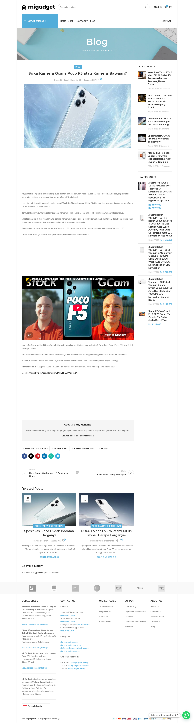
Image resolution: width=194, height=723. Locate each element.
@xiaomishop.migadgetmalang (74, 648)
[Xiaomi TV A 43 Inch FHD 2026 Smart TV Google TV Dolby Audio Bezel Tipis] (142, 318)
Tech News (58, 526)
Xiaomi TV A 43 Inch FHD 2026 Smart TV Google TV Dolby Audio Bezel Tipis (159, 315)
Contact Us (156, 611)
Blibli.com (103, 616)
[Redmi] (97, 588)
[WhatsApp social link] (51, 456)
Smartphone (96, 50)
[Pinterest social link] (37, 456)
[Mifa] (161, 588)
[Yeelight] (54, 588)
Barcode (129, 626)
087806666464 (82, 624)
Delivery (129, 616)
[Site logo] (38, 6)
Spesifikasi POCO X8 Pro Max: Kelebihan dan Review (159, 139)
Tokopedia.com (106, 606)
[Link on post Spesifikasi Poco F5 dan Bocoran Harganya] (49, 509)
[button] (186, 715)
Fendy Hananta (71, 80)
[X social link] (31, 456)
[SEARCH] (146, 7)
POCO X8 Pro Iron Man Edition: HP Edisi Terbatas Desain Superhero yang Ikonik (160, 101)
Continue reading (49, 557)
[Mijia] (140, 588)
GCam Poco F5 (60, 448)
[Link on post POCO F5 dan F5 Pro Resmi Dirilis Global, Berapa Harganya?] (106, 509)
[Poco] (118, 588)
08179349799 (67, 630)
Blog (153, 626)
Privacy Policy (157, 616)
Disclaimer (155, 621)
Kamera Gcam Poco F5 (84, 448)
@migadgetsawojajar (70, 651)
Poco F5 (104, 448)
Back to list (77, 472)
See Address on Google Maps (35, 624)
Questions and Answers (135, 621)
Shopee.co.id (105, 611)
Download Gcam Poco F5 (36, 448)
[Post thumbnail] (142, 80)
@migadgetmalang (69, 642)
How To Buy (130, 606)
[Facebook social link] (24, 456)
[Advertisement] (78, 170)
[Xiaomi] (75, 588)
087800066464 (67, 615)
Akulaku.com (105, 621)
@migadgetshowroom (70, 645)
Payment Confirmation (135, 611)
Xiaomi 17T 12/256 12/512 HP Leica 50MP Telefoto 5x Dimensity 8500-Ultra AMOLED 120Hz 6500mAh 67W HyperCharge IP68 (160, 192)
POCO (108, 50)
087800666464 (67, 621)
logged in (37, 572)
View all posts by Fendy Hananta (78, 435)
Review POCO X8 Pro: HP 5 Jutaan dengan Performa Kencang (159, 121)
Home (85, 50)
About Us (155, 606)
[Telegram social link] (57, 456)
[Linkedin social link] (44, 456)
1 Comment (165, 88)
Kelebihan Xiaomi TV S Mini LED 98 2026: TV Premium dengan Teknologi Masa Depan (160, 78)
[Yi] (32, 588)
